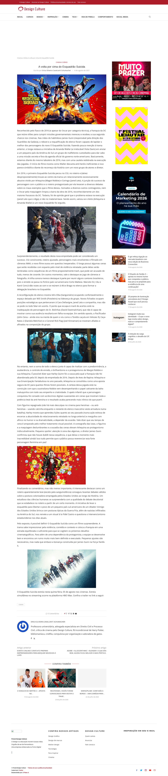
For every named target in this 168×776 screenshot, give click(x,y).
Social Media (122, 17)
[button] (61, 705)
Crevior (21, 770)
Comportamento (105, 17)
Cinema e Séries (22, 58)
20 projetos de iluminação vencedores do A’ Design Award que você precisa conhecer (138, 300)
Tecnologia (52, 749)
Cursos (29, 17)
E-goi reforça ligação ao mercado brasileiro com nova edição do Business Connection (138, 260)
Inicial (20, 17)
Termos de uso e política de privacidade (40, 768)
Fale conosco (81, 2)
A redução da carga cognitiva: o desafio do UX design (138, 336)
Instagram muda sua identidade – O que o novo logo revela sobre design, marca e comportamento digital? (138, 319)
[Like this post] (66, 613)
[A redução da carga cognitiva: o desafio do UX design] (119, 337)
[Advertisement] (84, 37)
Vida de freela (88, 17)
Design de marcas (55, 740)
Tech (74, 17)
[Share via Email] (76, 613)
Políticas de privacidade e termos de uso (63, 2)
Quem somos (90, 736)
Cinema (65, 17)
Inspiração (52, 17)
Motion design (53, 744)
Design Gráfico (53, 736)
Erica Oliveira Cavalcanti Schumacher (56, 70)
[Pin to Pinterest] (73, 613)
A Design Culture (24, 2)
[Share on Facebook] (68, 613)
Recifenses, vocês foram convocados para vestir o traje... (62, 693)
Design (40, 17)
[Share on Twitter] (71, 613)
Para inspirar (53, 753)
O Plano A (26, 772)
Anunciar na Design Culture (40, 2)
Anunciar (88, 740)
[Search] (150, 17)
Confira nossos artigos (63, 731)
